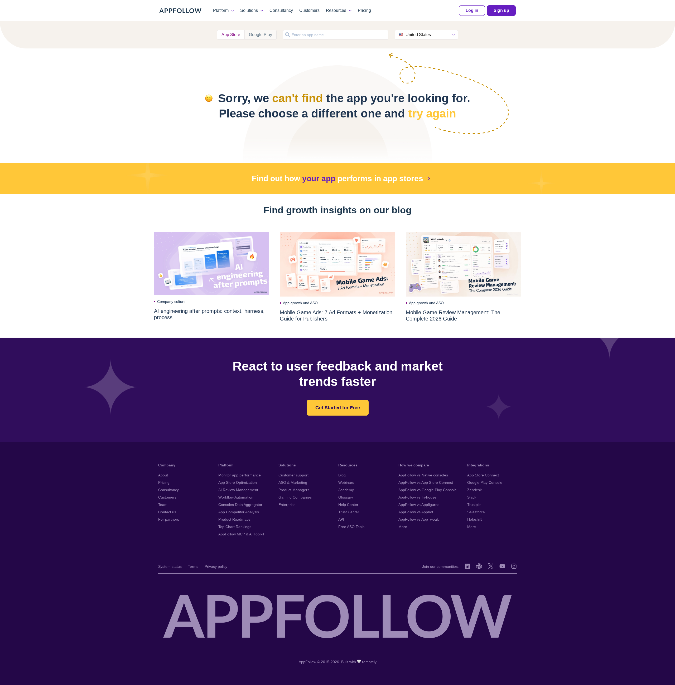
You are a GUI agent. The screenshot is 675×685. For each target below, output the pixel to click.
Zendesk (474, 490)
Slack (471, 497)
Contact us (167, 512)
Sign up (501, 10)
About (163, 475)
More (402, 527)
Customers (309, 10)
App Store (230, 34)
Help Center (348, 504)
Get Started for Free (337, 407)
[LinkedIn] (467, 566)
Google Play (260, 34)
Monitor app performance (239, 475)
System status (170, 566)
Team (162, 504)
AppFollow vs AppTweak (418, 519)
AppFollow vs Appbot (415, 512)
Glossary (345, 497)
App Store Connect (483, 475)
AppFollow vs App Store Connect (425, 482)
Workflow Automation (235, 497)
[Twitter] (491, 566)
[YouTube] (502, 566)
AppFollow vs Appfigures (418, 504)
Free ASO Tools (351, 527)
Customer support (293, 475)
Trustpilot (475, 504)
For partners (168, 519)
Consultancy (281, 10)
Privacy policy (216, 566)
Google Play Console (484, 482)
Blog (342, 475)
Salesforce (476, 512)
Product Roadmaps (234, 519)
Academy (346, 490)
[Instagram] (514, 566)
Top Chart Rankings (234, 527)
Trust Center (348, 512)
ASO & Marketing (292, 482)
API (341, 519)
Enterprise (287, 504)
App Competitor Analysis (238, 512)
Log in (472, 10)
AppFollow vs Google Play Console (427, 490)
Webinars (346, 482)
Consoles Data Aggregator (240, 504)
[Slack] (479, 566)
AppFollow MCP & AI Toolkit (241, 534)
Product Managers (293, 490)
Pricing (364, 10)
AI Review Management (238, 490)
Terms (193, 566)
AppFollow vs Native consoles (423, 475)
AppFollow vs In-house (417, 497)
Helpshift (474, 519)
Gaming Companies (295, 497)
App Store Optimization (237, 482)
